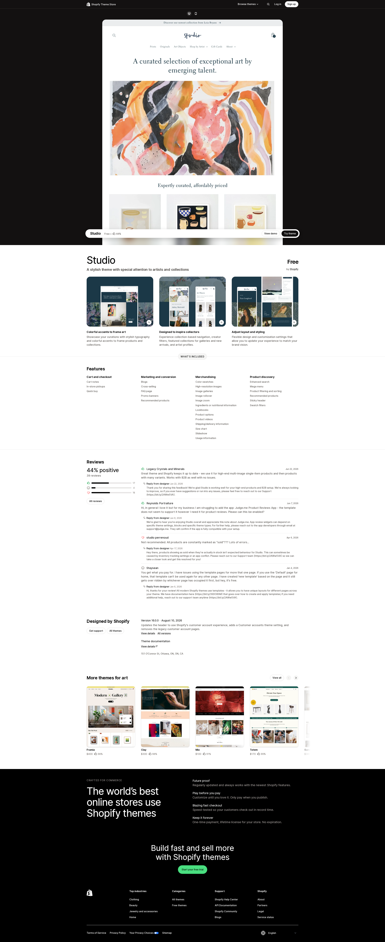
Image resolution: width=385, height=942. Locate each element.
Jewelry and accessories (143, 911)
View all (277, 677)
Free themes (179, 905)
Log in (277, 4)
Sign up (291, 4)
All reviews (95, 501)
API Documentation (226, 905)
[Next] (296, 677)
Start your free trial (192, 869)
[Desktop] (189, 13)
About (261, 899)
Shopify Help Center (226, 899)
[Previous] (288, 677)
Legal (260, 911)
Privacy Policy (118, 932)
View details (148, 633)
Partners (262, 905)
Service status (265, 917)
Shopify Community (226, 911)
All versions (164, 633)
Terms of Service (96, 932)
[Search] (268, 4)
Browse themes (247, 4)
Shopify (294, 269)
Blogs (218, 917)
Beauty (133, 905)
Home (132, 917)
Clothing (134, 899)
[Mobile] (195, 13)
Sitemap (167, 932)
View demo (270, 233)
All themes (115, 630)
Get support (96, 630)
